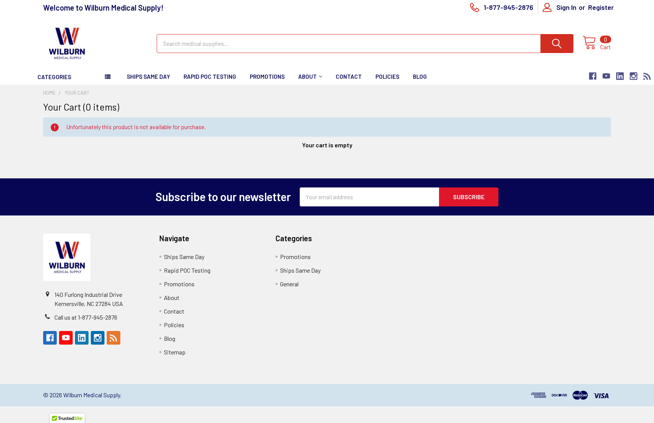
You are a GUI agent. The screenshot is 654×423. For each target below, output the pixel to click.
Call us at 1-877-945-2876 (85, 317)
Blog (420, 76)
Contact (349, 76)
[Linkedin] (620, 76)
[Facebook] (593, 76)
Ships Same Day (148, 76)
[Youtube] (606, 76)
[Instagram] (633, 76)
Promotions (267, 76)
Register (601, 7)
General (289, 283)
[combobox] (365, 43)
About (307, 76)
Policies (387, 76)
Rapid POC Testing (210, 76)
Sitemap (174, 352)
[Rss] (647, 76)
